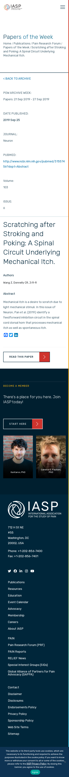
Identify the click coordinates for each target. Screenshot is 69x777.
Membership (16, 615)
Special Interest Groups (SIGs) (28, 665)
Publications (16, 582)
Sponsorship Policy (21, 720)
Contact (13, 687)
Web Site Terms (18, 727)
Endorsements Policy (22, 707)
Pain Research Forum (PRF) (26, 645)
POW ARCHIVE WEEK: (17, 93)
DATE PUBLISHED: (16, 113)
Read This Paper (21, 356)
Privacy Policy (17, 714)
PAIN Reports (17, 651)
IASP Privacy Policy (37, 763)
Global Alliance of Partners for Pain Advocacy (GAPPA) (31, 673)
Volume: (8, 181)
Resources (15, 589)
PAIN (11, 638)
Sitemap (13, 734)
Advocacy (15, 609)
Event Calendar (18, 602)
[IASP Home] (13, 7)
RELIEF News (17, 658)
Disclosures (15, 700)
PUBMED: (9, 155)
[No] (65, 762)
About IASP (15, 628)
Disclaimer (15, 694)
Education (15, 595)
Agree (35, 772)
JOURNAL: (10, 134)
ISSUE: (7, 201)
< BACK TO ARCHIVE (17, 78)
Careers (13, 622)
